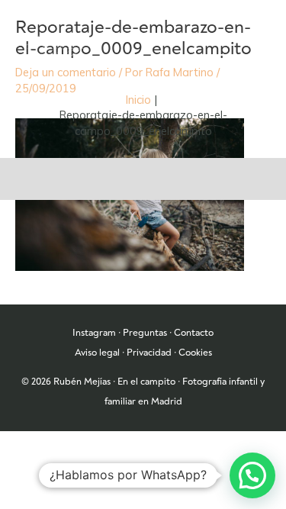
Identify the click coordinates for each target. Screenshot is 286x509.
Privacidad (149, 352)
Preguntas (145, 333)
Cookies (195, 352)
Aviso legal (97, 352)
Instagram (94, 333)
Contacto (194, 333)
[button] (252, 475)
